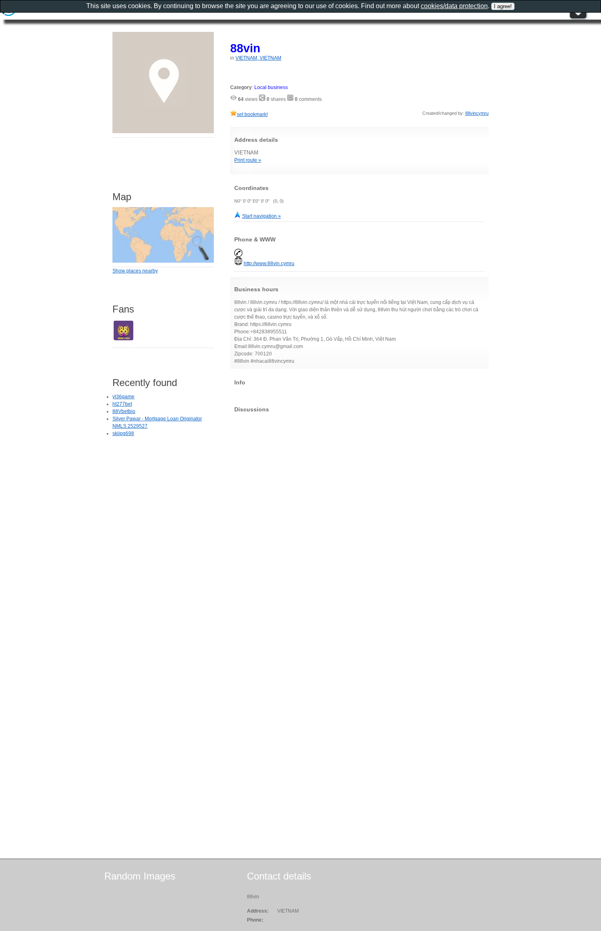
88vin (245, 48)
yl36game (123, 397)
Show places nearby (135, 271)
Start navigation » (261, 216)
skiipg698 (123, 433)
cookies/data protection (454, 5)
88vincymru (477, 113)
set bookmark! (252, 114)
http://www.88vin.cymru (269, 263)
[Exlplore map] (163, 261)
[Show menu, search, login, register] (578, 18)
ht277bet (122, 404)
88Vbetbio (123, 411)
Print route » (247, 160)
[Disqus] (359, 521)
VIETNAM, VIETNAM (258, 58)
